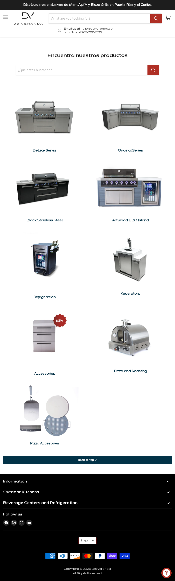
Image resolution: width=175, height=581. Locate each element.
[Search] (156, 18)
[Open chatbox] (166, 573)
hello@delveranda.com (98, 28)
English (85, 540)
